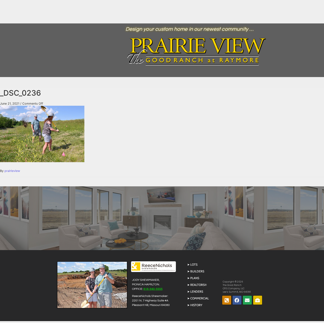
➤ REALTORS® (197, 285)
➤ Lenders (195, 291)
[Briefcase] (257, 300)
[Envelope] (247, 300)
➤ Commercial (198, 298)
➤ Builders (195, 271)
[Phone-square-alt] (226, 300)
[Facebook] (237, 300)
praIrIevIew (12, 171)
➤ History (194, 305)
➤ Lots (192, 264)
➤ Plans (193, 278)
